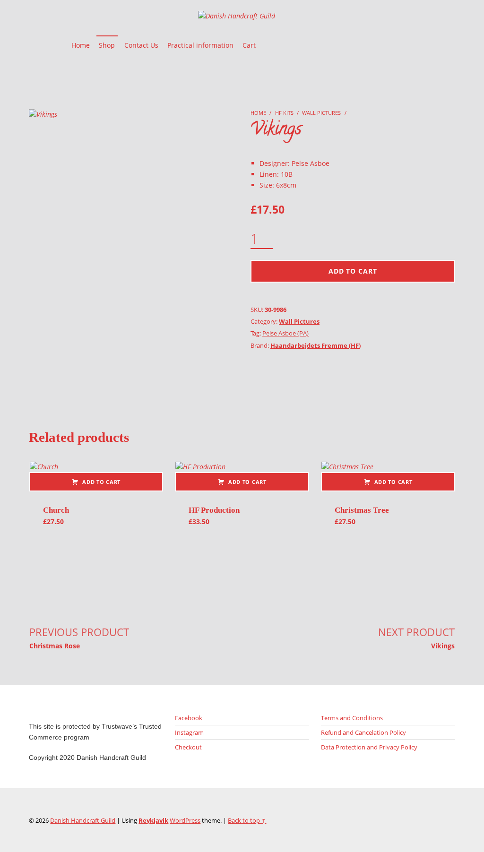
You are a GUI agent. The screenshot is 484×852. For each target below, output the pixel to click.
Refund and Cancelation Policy (363, 732)
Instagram (189, 732)
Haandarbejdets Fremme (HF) (315, 345)
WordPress (185, 820)
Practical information (200, 45)
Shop (107, 45)
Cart (249, 45)
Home (80, 45)
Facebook (188, 718)
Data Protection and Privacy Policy (369, 747)
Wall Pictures (321, 112)
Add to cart (352, 271)
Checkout (188, 747)
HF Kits (284, 112)
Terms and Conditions (352, 718)
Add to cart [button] (101, 481)
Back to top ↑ (247, 820)
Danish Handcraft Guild (82, 820)
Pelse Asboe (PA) (285, 333)
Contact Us (141, 45)
